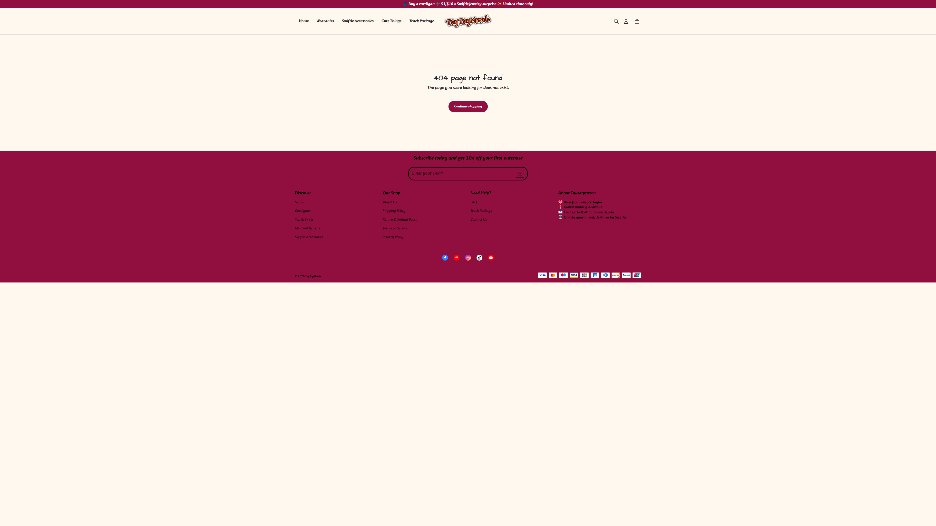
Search (300, 202)
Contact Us (478, 220)
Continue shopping (468, 106)
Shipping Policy (394, 211)
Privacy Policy (393, 237)
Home (304, 21)
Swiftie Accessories (358, 21)
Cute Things (391, 21)
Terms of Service (395, 228)
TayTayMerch (313, 276)
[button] (616, 21)
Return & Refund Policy (400, 220)
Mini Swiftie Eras (307, 228)
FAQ (473, 202)
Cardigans (303, 211)
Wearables (325, 21)
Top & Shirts (304, 220)
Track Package (421, 21)
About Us (390, 202)
